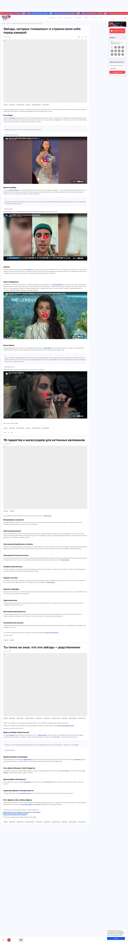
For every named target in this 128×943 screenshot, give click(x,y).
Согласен (116, 938)
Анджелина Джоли (29, 718)
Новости (9, 23)
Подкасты (94, 17)
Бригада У (52, 17)
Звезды (5, 104)
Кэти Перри (12, 104)
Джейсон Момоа (56, 718)
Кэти (57, 119)
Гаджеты (6, 511)
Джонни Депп (20, 718)
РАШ (60, 17)
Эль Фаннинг (47, 718)
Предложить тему (117, 72)
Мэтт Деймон (39, 718)
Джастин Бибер (20, 104)
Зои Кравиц (64, 718)
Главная (3, 23)
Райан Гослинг (82, 718)
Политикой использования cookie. (115, 935)
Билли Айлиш (46, 104)
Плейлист (86, 17)
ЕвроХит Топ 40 (68, 17)
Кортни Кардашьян (36, 104)
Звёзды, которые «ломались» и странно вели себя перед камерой (27, 23)
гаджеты (12, 511)
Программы (78, 17)
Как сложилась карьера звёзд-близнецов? (15, 814)
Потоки (101, 17)
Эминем (28, 104)
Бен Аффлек (12, 718)
